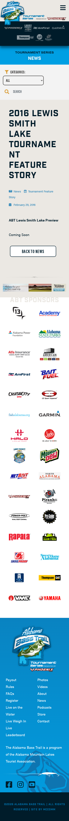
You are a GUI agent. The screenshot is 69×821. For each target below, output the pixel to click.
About (42, 693)
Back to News (33, 251)
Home (13, 11)
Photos (42, 679)
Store (41, 714)
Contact (43, 721)
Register (12, 700)
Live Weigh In (16, 721)
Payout (11, 679)
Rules (10, 686)
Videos (42, 686)
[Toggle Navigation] (62, 7)
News (41, 700)
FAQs (10, 693)
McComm (49, 809)
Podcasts (44, 707)
